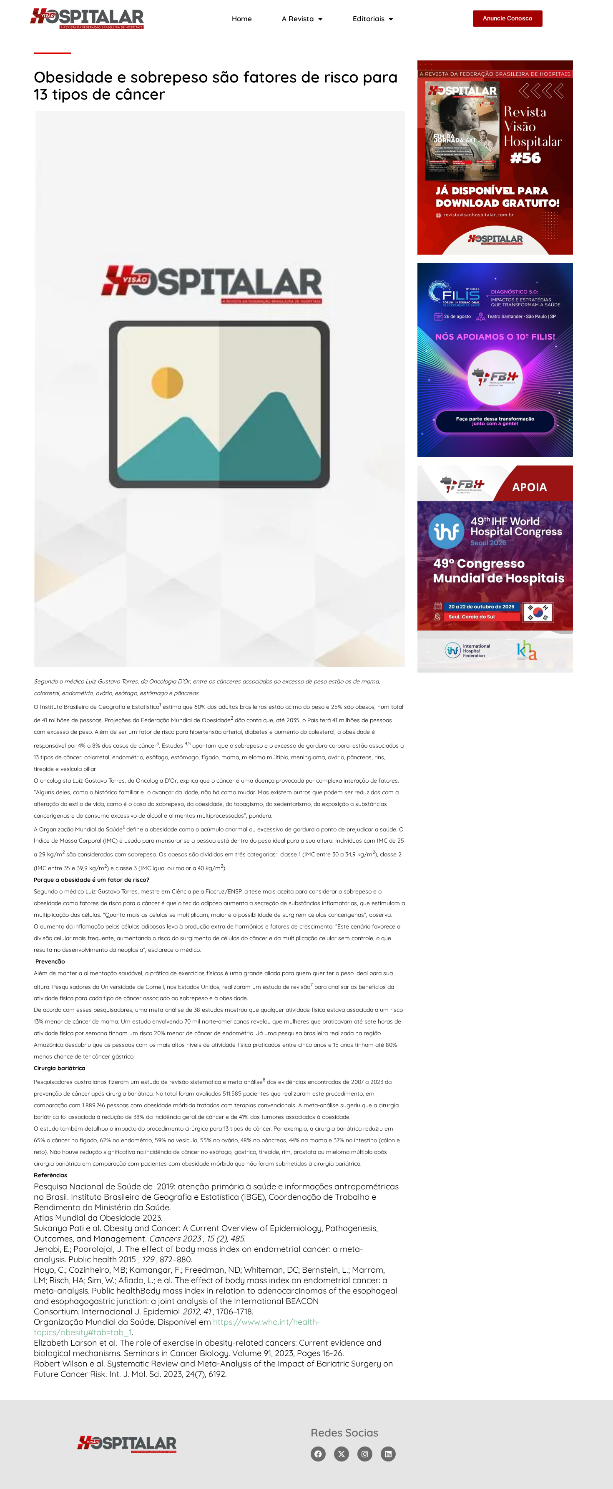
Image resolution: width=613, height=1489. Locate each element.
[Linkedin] (388, 1453)
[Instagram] (364, 1453)
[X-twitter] (341, 1453)
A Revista (298, 18)
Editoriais (368, 18)
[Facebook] (318, 1453)
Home (242, 18)
